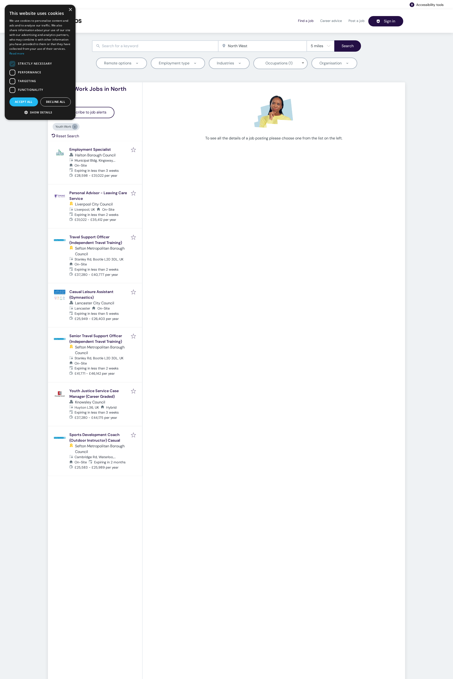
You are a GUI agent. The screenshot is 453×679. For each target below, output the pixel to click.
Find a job (306, 21)
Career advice (331, 21)
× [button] (70, 10)
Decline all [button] (55, 102)
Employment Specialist (90, 149)
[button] (40, 112)
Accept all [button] (24, 102)
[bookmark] (133, 150)
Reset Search (67, 136)
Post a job (356, 21)
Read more (17, 53)
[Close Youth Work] (75, 127)
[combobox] (155, 46)
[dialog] (40, 62)
